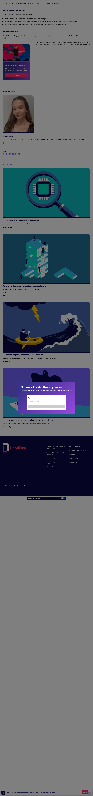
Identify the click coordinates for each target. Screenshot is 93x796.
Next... (46, 407)
